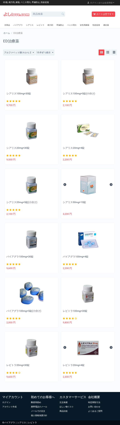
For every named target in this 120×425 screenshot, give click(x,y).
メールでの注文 (38, 411)
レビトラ (40, 25)
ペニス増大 (72, 25)
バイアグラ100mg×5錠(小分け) (23, 310)
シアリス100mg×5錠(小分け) (79, 93)
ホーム (6, 33)
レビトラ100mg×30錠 (75, 310)
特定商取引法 (94, 402)
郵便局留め (36, 402)
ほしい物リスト (67, 407)
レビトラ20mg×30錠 (18, 365)
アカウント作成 (9, 407)
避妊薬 (106, 25)
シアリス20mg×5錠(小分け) (21, 202)
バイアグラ (18, 25)
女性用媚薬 (84, 25)
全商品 (7, 25)
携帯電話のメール (39, 407)
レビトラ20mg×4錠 (74, 365)
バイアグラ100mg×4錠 (75, 256)
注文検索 (64, 402)
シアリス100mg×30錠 (18, 93)
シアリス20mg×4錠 (74, 147)
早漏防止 (60, 25)
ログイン (6, 402)
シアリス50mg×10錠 (74, 202)
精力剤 (50, 25)
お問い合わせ (94, 407)
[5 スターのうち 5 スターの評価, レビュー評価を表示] (13, 101)
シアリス (29, 25)
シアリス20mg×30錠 (18, 147)
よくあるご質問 (95, 411)
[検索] (62, 14)
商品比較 (64, 411)
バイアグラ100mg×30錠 (19, 256)
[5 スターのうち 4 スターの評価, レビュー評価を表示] (70, 318)
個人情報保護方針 (39, 415)
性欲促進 (96, 25)
